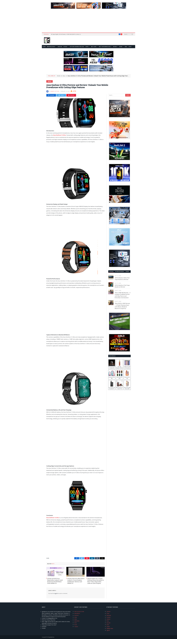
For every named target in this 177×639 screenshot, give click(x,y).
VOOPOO (76, 615)
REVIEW (115, 46)
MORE (120, 46)
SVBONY (108, 611)
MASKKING (76, 621)
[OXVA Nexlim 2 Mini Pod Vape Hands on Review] (110, 277)
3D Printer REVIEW (119, 271)
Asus (49, 81)
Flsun (108, 621)
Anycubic (108, 622)
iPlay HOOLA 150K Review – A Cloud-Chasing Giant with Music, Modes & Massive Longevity (122, 306)
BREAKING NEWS (51, 46)
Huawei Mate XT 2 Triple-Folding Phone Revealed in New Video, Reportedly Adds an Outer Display (95, 581)
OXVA (75, 617)
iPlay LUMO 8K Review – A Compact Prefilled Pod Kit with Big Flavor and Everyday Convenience (122, 295)
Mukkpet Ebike (110, 628)
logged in (56, 593)
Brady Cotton (55, 91)
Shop (130, 46)
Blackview (109, 615)
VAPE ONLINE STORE (79, 611)
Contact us (44, 618)
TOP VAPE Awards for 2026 (77, 46)
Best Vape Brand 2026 (105, 46)
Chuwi (108, 613)
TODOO (76, 626)
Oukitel (108, 626)
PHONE (65, 46)
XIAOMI (127, 271)
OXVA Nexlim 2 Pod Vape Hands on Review (122, 286)
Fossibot (108, 617)
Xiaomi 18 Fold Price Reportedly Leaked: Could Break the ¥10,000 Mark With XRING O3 (55, 581)
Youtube (44, 628)
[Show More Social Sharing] (77, 95)
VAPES (86, 46)
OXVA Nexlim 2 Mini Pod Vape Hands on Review (122, 278)
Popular (111, 271)
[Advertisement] (88, 21)
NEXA (75, 619)
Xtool (108, 624)
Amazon (60, 46)
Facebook (44, 626)
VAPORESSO (77, 613)
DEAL (126, 46)
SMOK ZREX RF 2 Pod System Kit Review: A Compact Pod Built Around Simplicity (66, 34)
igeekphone (51, 637)
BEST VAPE (93, 46)
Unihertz (108, 619)
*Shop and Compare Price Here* (49, 625)
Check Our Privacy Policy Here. (48, 620)
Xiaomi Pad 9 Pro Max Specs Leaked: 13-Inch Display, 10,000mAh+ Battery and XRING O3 (75, 581)
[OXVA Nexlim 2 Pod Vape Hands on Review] (110, 284)
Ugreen (108, 630)
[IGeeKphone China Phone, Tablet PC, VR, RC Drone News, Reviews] (47, 40)
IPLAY (75, 624)
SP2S (75, 622)
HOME (44, 46)
